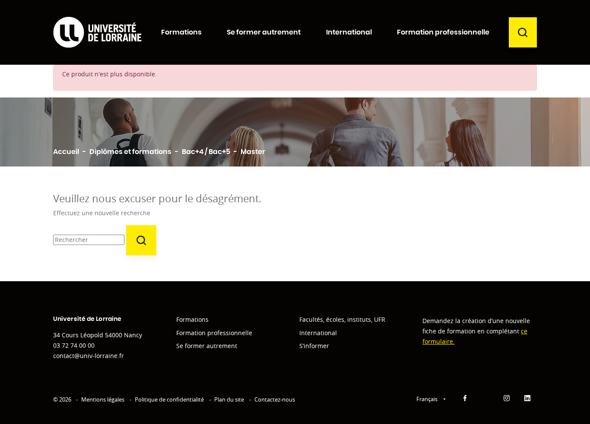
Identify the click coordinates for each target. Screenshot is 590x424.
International (318, 333)
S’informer (314, 346)
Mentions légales (102, 399)
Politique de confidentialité (169, 399)
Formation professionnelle (214, 333)
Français (427, 399)
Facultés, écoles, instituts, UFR (342, 319)
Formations (192, 319)
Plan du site (229, 399)
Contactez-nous (274, 399)
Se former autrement (206, 346)
